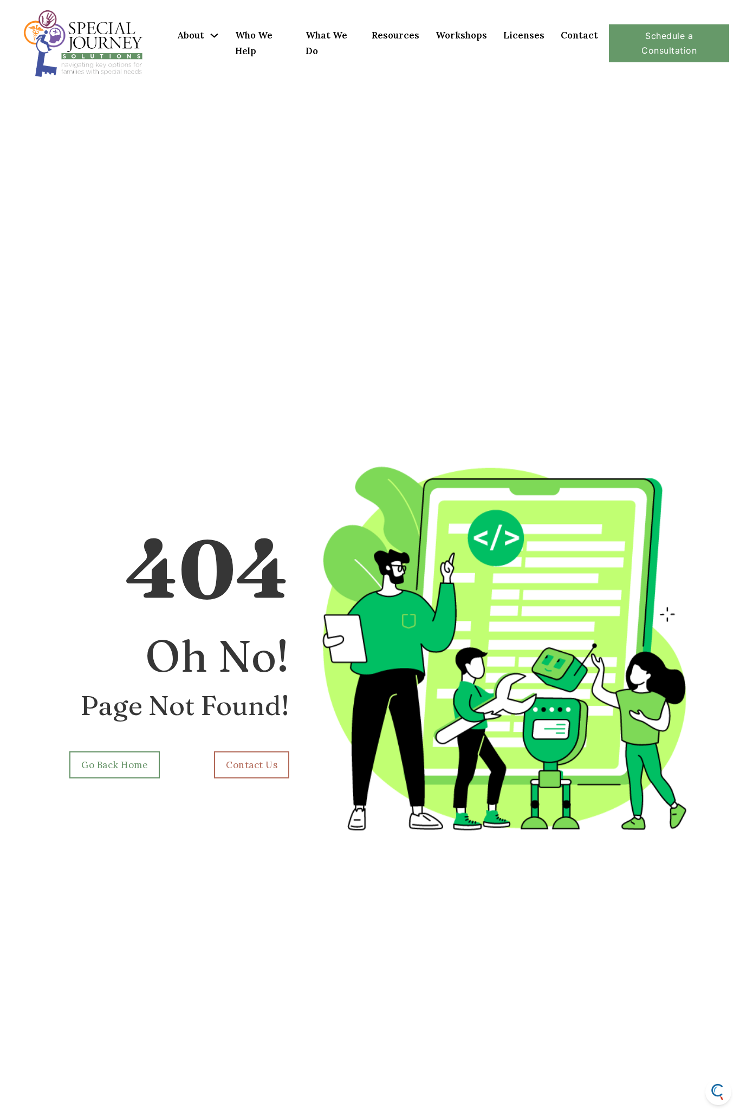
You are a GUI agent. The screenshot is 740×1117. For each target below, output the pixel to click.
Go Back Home (114, 765)
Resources (395, 35)
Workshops (461, 35)
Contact (579, 35)
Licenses (523, 35)
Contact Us (251, 765)
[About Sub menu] (214, 35)
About (190, 35)
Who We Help (253, 43)
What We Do (326, 43)
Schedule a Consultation (669, 43)
